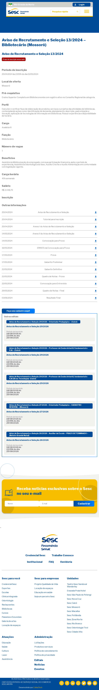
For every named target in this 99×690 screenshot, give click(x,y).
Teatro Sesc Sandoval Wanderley (77, 585)
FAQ (51, 561)
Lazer (4, 655)
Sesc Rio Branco (74, 623)
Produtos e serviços (43, 647)
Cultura (5, 651)
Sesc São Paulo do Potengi (79, 595)
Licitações (39, 643)
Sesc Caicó (72, 603)
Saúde (4, 647)
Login (82, 5)
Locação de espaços (11, 625)
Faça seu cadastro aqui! (18, 311)
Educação (6, 643)
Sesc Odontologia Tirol (77, 628)
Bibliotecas (7, 609)
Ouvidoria (66, 561)
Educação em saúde (43, 592)
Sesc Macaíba (73, 611)
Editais (38, 660)
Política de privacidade (44, 655)
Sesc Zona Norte (74, 619)
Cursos (5, 613)
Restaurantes (8, 605)
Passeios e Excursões (11, 617)
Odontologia (7, 600)
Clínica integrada (9, 596)
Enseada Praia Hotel (76, 591)
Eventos (39, 669)
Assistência (7, 659)
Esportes (6, 588)
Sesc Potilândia (74, 615)
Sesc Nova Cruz (74, 599)
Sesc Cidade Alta (74, 632)
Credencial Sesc (35, 555)
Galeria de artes (9, 621)
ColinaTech (37, 687)
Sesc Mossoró (73, 607)
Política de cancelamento (46, 651)
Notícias (39, 664)
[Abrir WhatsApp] (93, 684)
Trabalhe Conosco (63, 555)
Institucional (34, 561)
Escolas (5, 592)
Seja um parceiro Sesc (44, 596)
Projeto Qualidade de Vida (46, 584)
